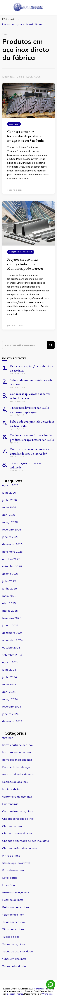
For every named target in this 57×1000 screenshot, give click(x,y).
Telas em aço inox (13, 922)
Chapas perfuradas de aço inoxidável (26, 841)
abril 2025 (9, 603)
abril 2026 (9, 514)
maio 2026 (9, 507)
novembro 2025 (12, 551)
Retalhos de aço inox (15, 907)
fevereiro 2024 (11, 706)
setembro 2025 (12, 566)
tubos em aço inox (14, 959)
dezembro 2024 (12, 633)
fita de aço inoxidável (16, 863)
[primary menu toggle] (3, 8)
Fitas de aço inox (13, 870)
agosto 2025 (10, 573)
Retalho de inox (12, 900)
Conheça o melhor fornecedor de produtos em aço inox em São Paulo (25, 136)
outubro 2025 (11, 559)
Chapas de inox (12, 826)
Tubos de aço (10, 936)
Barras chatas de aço (16, 767)
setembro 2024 (12, 655)
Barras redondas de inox (18, 774)
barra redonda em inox (17, 759)
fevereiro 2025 (11, 618)
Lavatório (8, 885)
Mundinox (38, 988)
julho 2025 (9, 581)
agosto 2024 (10, 662)
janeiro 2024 (10, 714)
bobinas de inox (12, 789)
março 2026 (10, 522)
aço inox (14, 124)
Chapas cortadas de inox (18, 818)
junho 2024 (9, 677)
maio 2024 (9, 684)
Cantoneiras (10, 804)
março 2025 (10, 610)
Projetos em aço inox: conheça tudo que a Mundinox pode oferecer (25, 264)
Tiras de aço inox (13, 929)
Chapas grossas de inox (17, 833)
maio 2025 (9, 596)
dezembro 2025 (12, 544)
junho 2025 (9, 588)
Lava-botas (9, 877)
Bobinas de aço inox (15, 782)
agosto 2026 (10, 485)
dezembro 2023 (12, 721)
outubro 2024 (11, 647)
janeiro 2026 (10, 537)
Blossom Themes (15, 993)
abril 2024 (9, 692)
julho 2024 (9, 669)
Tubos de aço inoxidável (17, 951)
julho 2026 (9, 492)
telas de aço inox (13, 914)
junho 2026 (9, 500)
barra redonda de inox (16, 752)
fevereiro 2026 (11, 529)
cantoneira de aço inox (17, 796)
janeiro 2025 (10, 625)
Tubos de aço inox (14, 944)
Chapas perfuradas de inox (19, 848)
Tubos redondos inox (15, 966)
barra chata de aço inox (17, 745)
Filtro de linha (11, 855)
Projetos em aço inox (20, 252)
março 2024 (10, 699)
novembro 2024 (12, 640)
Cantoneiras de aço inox (18, 811)
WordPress (48, 993)
